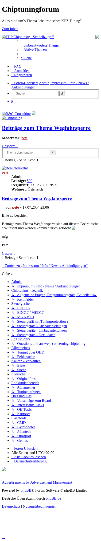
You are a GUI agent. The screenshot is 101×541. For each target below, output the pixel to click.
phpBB (26, 490)
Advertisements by (16, 482)
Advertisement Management (51, 482)
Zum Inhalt (10, 29)
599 (29, 181)
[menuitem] (40, 45)
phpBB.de (53, 498)
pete (24, 138)
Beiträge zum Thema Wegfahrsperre (46, 128)
